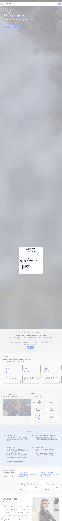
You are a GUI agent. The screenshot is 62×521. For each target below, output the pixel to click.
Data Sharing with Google (25, 266)
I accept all (38, 272)
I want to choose (31, 272)
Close (23, 272)
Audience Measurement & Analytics (27, 268)
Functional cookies (24, 267)
